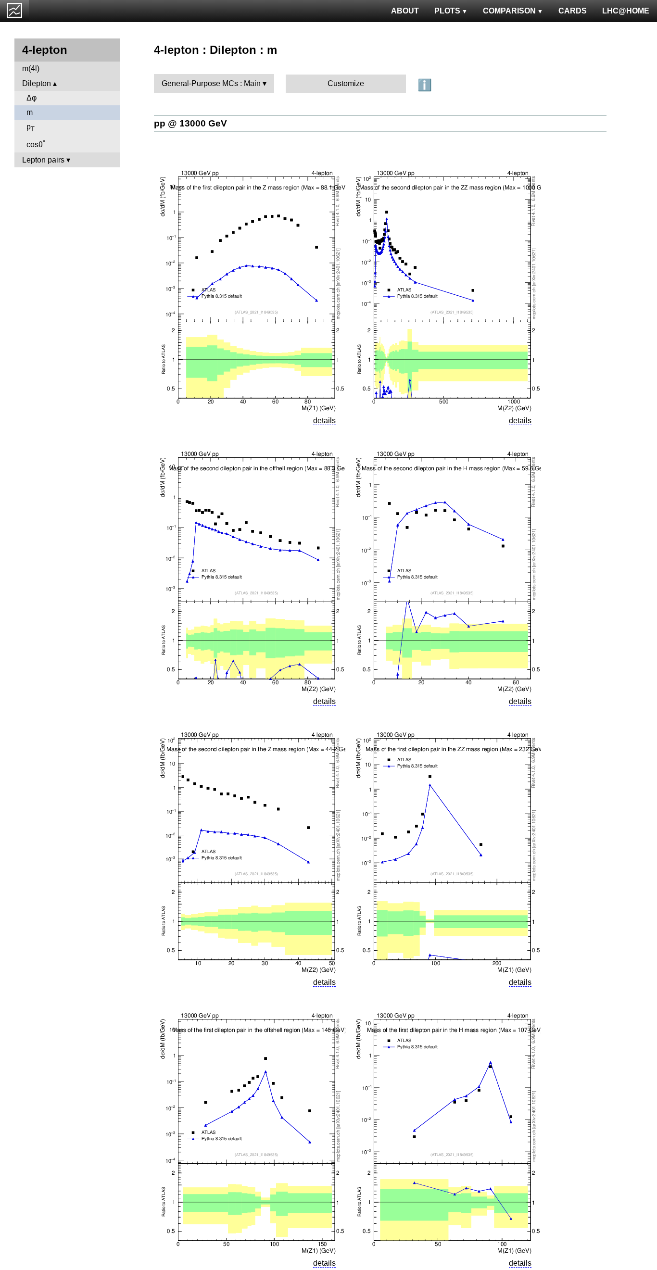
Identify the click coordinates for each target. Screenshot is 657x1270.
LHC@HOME (625, 11)
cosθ (35, 143)
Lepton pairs (43, 160)
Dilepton (36, 83)
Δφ (31, 98)
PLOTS (447, 11)
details (324, 420)
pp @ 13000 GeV (190, 123)
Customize (346, 83)
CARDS (572, 11)
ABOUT (405, 11)
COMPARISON (509, 11)
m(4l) (30, 68)
